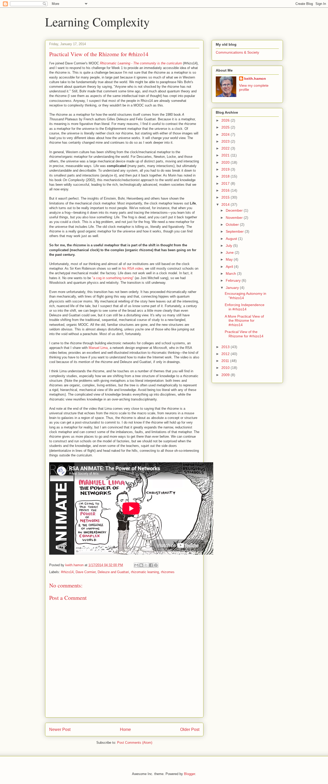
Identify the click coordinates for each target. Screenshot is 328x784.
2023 (226, 141)
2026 (226, 120)
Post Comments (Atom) (134, 742)
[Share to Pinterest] (155, 565)
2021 (226, 155)
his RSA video (132, 268)
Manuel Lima (98, 348)
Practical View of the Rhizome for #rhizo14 (244, 334)
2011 (225, 361)
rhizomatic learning (145, 572)
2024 (226, 134)
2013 (226, 347)
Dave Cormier (86, 572)
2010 (226, 368)
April (230, 266)
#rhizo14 (67, 572)
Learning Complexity (97, 21)
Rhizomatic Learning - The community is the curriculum (141, 63)
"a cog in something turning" (113, 278)
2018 (226, 176)
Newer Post (59, 729)
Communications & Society (237, 52)
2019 (226, 169)
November (235, 217)
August (232, 239)
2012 (226, 354)
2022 (226, 148)
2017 (226, 183)
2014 (226, 204)
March (231, 273)
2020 (226, 162)
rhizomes (168, 572)
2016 (226, 190)
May (230, 259)
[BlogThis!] (141, 565)
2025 (226, 127)
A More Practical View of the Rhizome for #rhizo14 (244, 320)
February (234, 280)
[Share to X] (146, 565)
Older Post (189, 729)
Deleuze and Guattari (113, 572)
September (235, 231)
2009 (226, 375)
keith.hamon (255, 78)
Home (125, 729)
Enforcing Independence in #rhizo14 (244, 307)
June (230, 252)
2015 (226, 197)
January (233, 288)
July (229, 245)
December (235, 210)
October (233, 224)
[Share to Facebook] (150, 565)
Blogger (189, 774)
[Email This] (136, 565)
